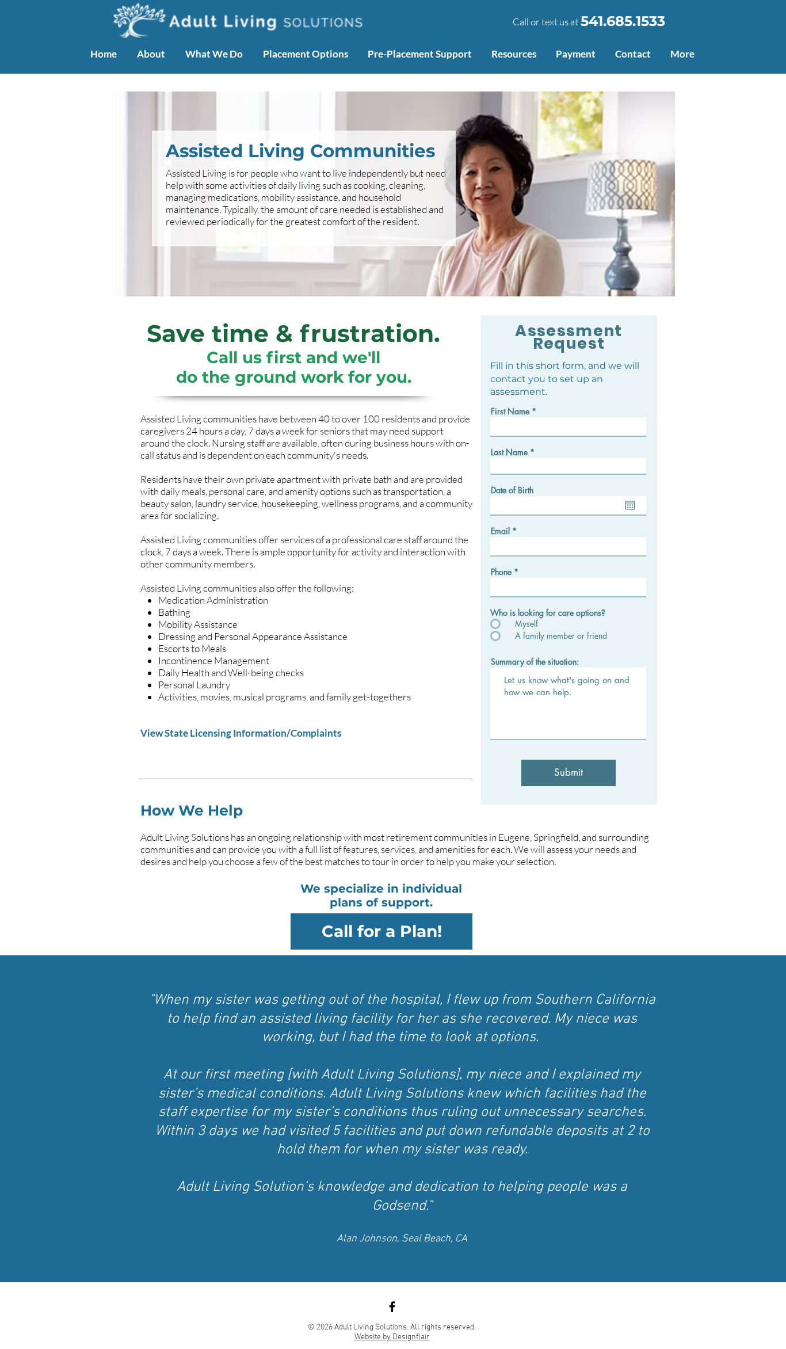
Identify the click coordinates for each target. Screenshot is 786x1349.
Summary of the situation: (535, 662)
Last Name (509, 452)
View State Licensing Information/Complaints (240, 733)
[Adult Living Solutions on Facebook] (392, 1307)
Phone (501, 572)
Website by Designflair (392, 1337)
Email (500, 531)
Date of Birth (512, 490)
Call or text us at (545, 22)
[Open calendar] (630, 505)
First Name (510, 411)
